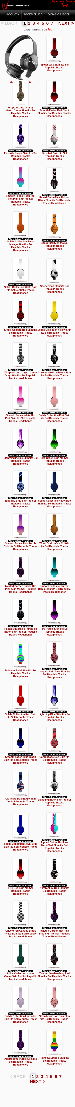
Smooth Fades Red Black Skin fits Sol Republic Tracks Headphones (54, 113)
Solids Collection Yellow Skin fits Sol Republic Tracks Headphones (54, 332)
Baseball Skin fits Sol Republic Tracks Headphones (54, 156)
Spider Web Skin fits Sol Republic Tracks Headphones (54, 67)
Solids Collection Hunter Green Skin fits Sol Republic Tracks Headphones (20, 976)
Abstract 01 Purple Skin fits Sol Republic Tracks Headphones (20, 1061)
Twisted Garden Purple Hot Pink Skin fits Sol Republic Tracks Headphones (20, 589)
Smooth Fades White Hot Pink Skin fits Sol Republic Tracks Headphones (20, 418)
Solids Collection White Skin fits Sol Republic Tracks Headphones (20, 290)
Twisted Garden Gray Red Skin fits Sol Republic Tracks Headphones (54, 976)
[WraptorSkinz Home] (16, 9)
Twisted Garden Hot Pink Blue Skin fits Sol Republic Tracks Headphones (54, 933)
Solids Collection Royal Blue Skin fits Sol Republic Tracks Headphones (21, 846)
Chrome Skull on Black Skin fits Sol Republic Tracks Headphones (54, 375)
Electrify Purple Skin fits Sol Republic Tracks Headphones (20, 156)
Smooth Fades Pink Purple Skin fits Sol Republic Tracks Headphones (21, 546)
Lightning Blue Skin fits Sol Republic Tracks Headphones (54, 717)
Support (70, 1)
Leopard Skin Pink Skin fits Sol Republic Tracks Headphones (54, 674)
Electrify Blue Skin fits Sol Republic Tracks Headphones (20, 503)
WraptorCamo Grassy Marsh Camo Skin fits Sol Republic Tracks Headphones (20, 112)
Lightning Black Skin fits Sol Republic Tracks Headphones (54, 802)
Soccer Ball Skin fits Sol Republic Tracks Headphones (54, 289)
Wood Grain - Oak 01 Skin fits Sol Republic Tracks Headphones (54, 546)
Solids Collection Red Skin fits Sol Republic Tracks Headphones (20, 717)
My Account (58, 1)
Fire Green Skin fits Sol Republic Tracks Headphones (54, 461)
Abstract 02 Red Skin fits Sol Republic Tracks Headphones (54, 891)
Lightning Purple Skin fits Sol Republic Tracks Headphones (21, 461)
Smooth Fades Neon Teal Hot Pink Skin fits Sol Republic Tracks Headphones (20, 200)
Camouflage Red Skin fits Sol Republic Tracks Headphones (54, 760)
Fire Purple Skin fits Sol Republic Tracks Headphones (54, 631)
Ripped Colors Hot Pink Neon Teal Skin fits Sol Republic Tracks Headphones (54, 847)
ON (46, 30)
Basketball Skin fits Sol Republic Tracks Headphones (54, 246)
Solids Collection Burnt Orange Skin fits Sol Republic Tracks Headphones (20, 246)
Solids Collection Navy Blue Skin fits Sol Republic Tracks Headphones (54, 503)
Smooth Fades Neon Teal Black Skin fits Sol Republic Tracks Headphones (54, 589)
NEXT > (66, 23)
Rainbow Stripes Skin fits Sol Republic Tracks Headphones (54, 1060)
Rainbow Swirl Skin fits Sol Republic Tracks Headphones (20, 673)
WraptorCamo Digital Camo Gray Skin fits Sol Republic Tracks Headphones (20, 375)
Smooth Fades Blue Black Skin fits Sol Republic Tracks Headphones (21, 760)
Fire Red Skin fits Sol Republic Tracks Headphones (20, 891)
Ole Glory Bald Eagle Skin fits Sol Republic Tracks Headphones (20, 801)
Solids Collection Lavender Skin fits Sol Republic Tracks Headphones (21, 1019)
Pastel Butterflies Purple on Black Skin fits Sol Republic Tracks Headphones (20, 631)
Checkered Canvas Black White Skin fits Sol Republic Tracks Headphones (20, 933)
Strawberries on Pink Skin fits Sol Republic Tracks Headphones (54, 1019)
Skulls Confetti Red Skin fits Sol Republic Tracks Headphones (20, 332)
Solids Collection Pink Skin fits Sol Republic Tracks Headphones (54, 418)
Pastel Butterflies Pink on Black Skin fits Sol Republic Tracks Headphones (54, 200)
